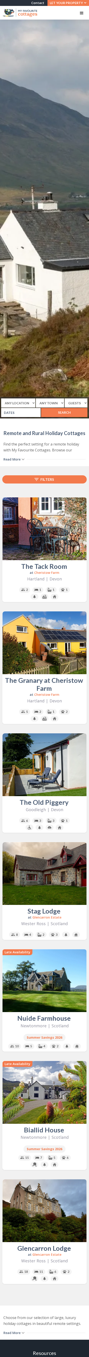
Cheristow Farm (46, 572)
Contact (37, 3)
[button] (68, 3)
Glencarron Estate (46, 917)
